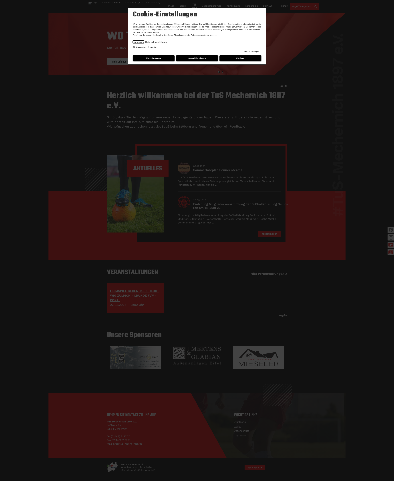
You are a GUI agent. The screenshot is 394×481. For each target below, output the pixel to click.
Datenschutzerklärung (156, 42)
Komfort (153, 47)
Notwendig (141, 47)
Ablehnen (240, 58)
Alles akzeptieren (153, 58)
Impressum (138, 42)
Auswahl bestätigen (197, 58)
